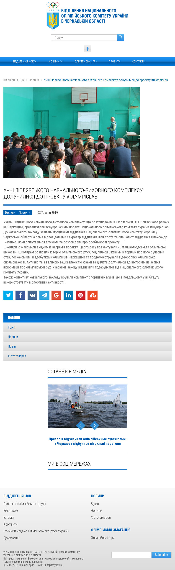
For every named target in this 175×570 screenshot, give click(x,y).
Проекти (115, 61)
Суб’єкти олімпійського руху (24, 504)
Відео (11, 327)
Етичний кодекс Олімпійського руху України (36, 531)
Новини (54, 61)
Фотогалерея (17, 356)
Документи (11, 538)
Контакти (138, 61)
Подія (12, 346)
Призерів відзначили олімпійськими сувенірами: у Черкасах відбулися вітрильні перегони (87, 441)
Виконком (10, 510)
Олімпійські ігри (86, 61)
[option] (87, 418)
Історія (8, 517)
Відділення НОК (23, 61)
